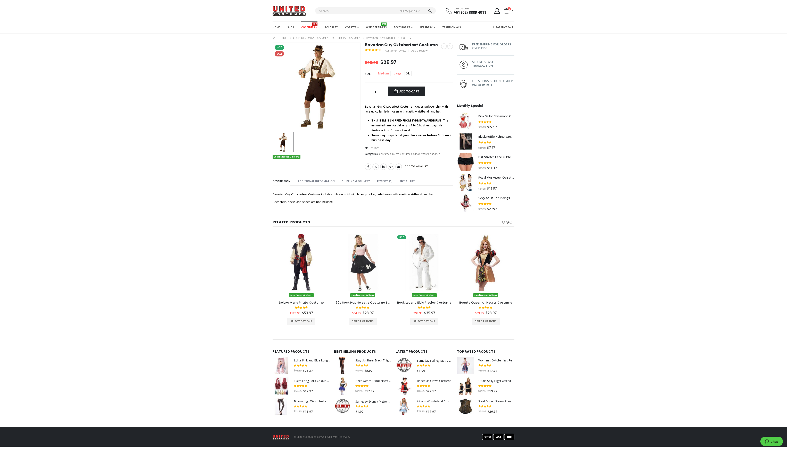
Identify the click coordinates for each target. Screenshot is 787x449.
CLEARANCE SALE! (503, 27)
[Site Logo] (289, 11)
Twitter (375, 166)
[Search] (430, 10)
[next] (450, 46)
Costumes (309, 26)
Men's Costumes (402, 154)
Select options (301, 321)
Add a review (419, 50)
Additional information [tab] (316, 181)
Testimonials (451, 27)
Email (398, 166)
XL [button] (408, 73)
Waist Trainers (376, 26)
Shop (290, 27)
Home (276, 27)
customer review (394, 50)
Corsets (350, 27)
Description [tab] (281, 181)
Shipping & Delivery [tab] (356, 181)
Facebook (368, 166)
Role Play (331, 27)
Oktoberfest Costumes (426, 154)
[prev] (444, 46)
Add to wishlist (416, 166)
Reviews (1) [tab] (384, 181)
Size (368, 74)
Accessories (402, 27)
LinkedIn (383, 166)
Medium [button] (383, 73)
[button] (503, 222)
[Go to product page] (465, 121)
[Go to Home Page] (274, 38)
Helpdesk (426, 27)
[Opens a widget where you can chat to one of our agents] (771, 442)
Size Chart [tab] (407, 181)
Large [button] (397, 73)
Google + (391, 166)
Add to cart (409, 91)
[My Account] (497, 11)
